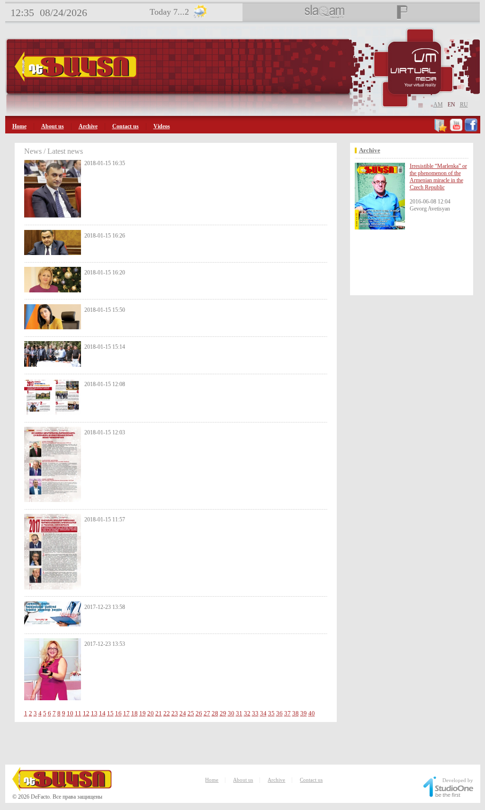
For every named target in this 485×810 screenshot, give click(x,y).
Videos (161, 126)
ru (464, 104)
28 (215, 713)
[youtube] (456, 130)
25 (191, 713)
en (451, 104)
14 (102, 713)
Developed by (457, 780)
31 (239, 713)
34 (263, 713)
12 (86, 713)
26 (199, 713)
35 (271, 713)
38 (295, 713)
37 (287, 713)
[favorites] (441, 130)
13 (94, 713)
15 (110, 713)
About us (52, 126)
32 (247, 713)
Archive (88, 126)
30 (231, 713)
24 (183, 713)
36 (279, 713)
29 (223, 713)
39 (303, 713)
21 (158, 713)
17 (126, 713)
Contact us (125, 126)
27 (207, 713)
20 (150, 713)
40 (311, 713)
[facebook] (471, 130)
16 (118, 713)
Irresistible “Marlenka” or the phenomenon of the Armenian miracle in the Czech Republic (438, 177)
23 (174, 713)
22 (166, 713)
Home (19, 126)
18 (134, 713)
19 (142, 713)
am (438, 104)
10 (70, 713)
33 (255, 713)
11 (78, 713)
